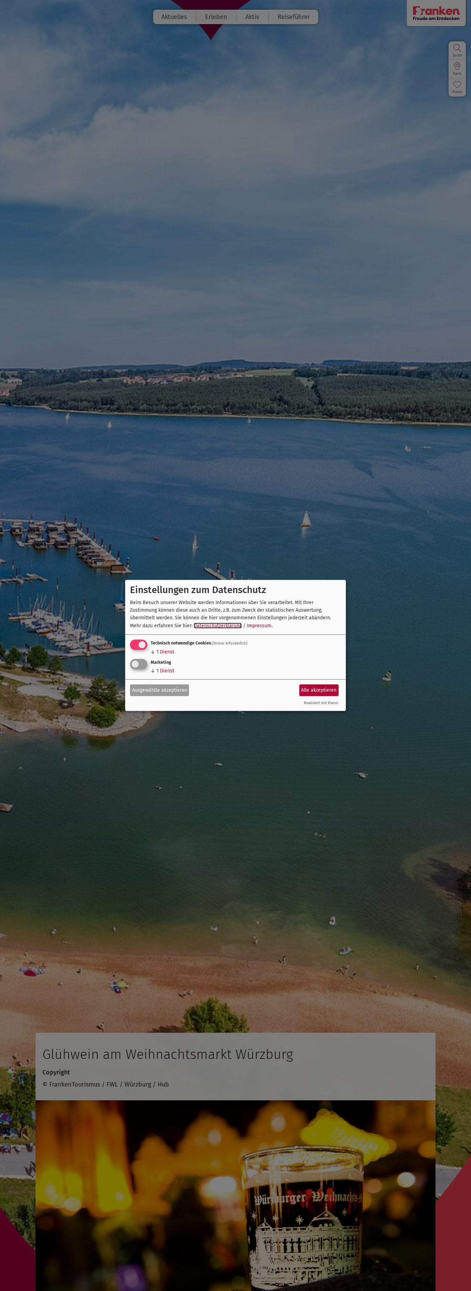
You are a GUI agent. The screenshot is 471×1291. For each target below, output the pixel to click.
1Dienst (162, 652)
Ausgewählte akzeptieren (159, 690)
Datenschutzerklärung (218, 626)
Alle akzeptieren (319, 690)
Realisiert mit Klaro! (321, 703)
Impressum (259, 626)
